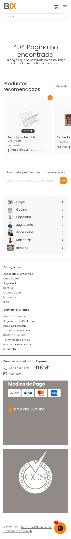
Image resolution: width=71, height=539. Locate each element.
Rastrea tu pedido (14, 335)
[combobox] (35, 17)
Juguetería (10, 283)
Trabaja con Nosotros (17, 330)
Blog (6, 302)
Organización (12, 292)
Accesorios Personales (18, 274)
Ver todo (62, 86)
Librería (8, 288)
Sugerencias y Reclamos (19, 321)
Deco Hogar (11, 278)
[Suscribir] (63, 180)
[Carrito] (56, 6)
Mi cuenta (9, 349)
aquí (20, 63)
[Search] (65, 17)
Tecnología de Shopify (17, 531)
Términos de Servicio (16, 340)
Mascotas (9, 297)
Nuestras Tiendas (14, 316)
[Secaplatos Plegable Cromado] (28, 126)
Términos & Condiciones (36, 527)
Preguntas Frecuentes (17, 344)
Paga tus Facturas (14, 326)
